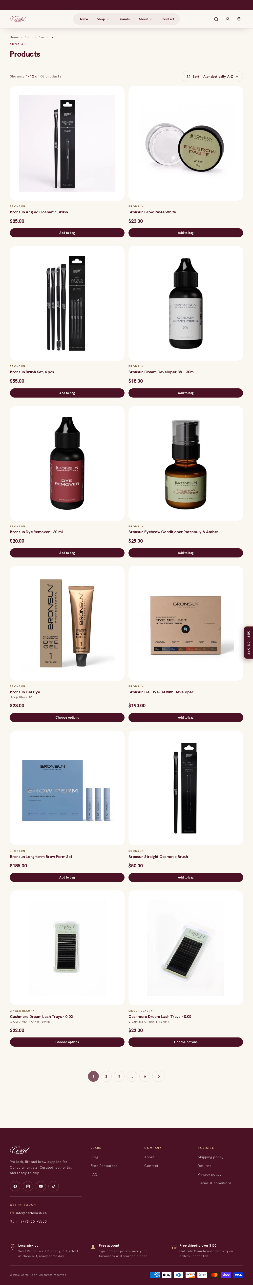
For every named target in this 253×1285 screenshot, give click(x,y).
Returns (204, 1165)
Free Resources (104, 1165)
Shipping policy (211, 1157)
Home (14, 37)
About (149, 1157)
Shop (29, 37)
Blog (94, 1157)
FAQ (94, 1174)
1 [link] (93, 1076)
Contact (151, 1165)
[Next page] (158, 1076)
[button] (103, 19)
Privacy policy (209, 1174)
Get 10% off (249, 642)
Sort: (213, 76)
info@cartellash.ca (31, 1213)
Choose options (67, 717)
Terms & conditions (215, 1183)
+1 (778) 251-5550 (31, 1221)
